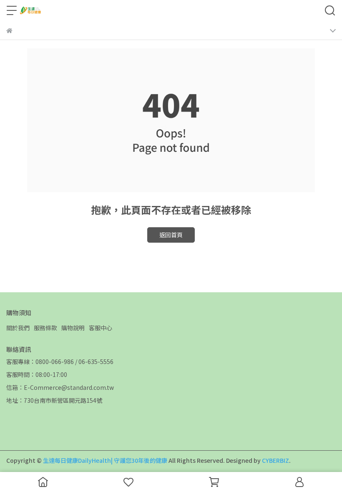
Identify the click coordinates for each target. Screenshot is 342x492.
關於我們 (18, 328)
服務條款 (45, 328)
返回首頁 (171, 235)
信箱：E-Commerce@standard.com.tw (60, 387)
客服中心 (100, 328)
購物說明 (73, 328)
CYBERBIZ (275, 460)
